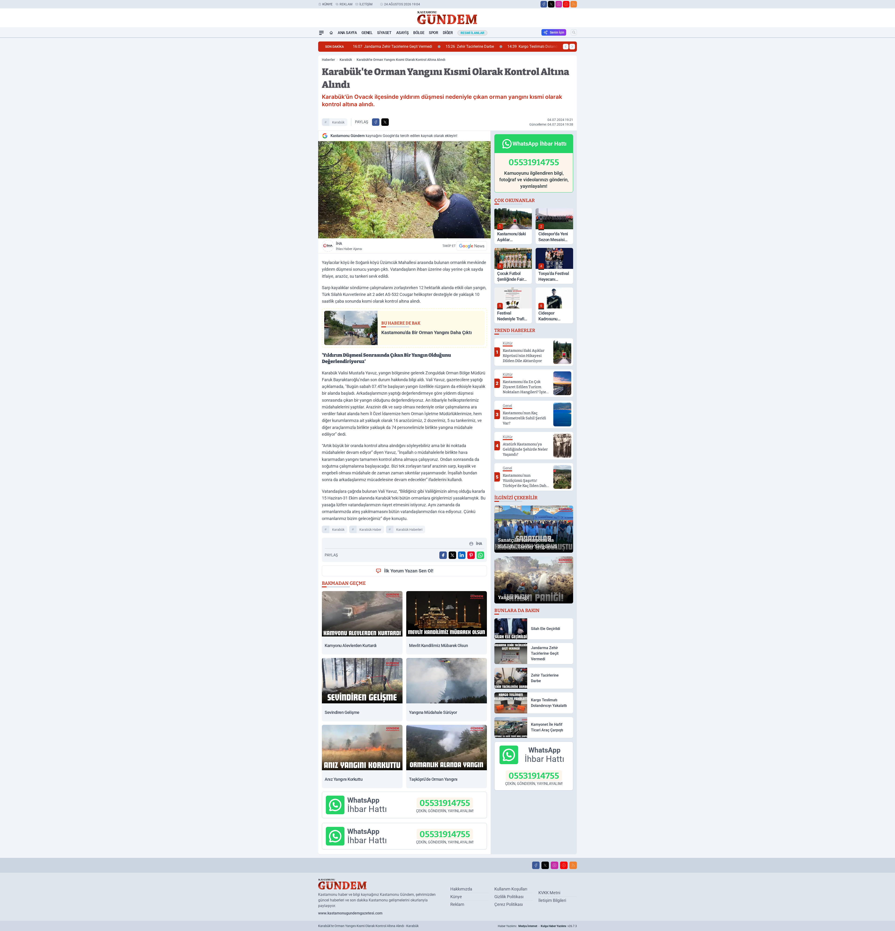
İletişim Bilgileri (552, 900)
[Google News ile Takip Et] (472, 245)
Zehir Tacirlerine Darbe (377, 46)
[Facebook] (543, 4)
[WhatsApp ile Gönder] (480, 555)
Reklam (346, 4)
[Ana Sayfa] (331, 32)
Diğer (448, 33)
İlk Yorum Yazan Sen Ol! (408, 571)
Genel (366, 33)
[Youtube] (566, 4)
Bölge (418, 33)
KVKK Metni (549, 892)
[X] (551, 4)
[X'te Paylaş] (385, 122)
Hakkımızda (461, 889)
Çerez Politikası (508, 904)
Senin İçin (557, 32)
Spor (433, 33)
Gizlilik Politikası (508, 896)
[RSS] (573, 4)
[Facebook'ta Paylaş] (375, 122)
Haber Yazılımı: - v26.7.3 (537, 926)
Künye (327, 4)
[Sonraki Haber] (572, 46)
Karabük (346, 60)
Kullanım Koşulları (510, 889)
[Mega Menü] (321, 33)
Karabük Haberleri (409, 529)
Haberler (328, 60)
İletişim (365, 4)
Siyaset (384, 33)
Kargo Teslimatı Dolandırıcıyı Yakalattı (452, 46)
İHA (349, 246)
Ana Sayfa (347, 33)
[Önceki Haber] (565, 46)
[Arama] (574, 32)
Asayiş (402, 33)
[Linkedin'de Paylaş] (461, 555)
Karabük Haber (370, 529)
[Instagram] (558, 4)
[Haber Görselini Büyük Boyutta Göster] (404, 189)
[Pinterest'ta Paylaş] (471, 555)
